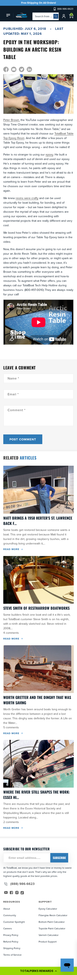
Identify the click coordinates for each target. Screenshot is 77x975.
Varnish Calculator (49, 935)
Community (9, 915)
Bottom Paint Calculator (52, 922)
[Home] (20, 15)
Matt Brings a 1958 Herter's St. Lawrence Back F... (37, 520)
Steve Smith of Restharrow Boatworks (36, 608)
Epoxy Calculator (48, 908)
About (6, 908)
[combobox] (45, 16)
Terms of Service (12, 954)
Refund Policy (10, 941)
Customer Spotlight (14, 922)
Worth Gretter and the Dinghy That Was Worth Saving (37, 700)
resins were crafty (27, 198)
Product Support (48, 941)
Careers (7, 928)
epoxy (49, 154)
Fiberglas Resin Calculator (53, 915)
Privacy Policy (10, 935)
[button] (38, 971)
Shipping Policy (11, 948)
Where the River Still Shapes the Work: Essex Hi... (36, 794)
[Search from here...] (55, 16)
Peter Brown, (11, 120)
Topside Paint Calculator (52, 928)
